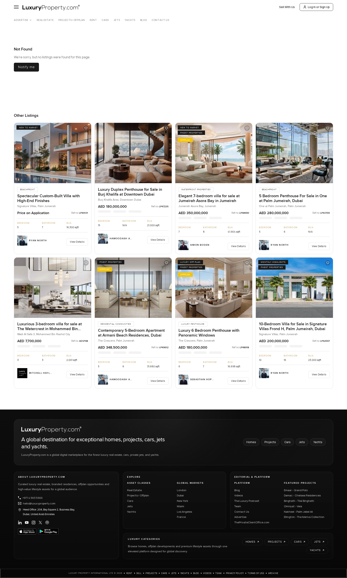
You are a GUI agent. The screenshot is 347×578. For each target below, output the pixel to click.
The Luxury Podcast (246, 501)
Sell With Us (287, 7)
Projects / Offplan (138, 495)
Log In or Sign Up (319, 7)
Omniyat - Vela (293, 506)
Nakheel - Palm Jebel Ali (298, 511)
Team (237, 506)
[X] (40, 522)
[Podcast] (47, 522)
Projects (270, 442)
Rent (93, 20)
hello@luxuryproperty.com (39, 503)
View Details (77, 241)
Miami (180, 506)
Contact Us (160, 20)
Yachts (130, 20)
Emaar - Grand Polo (296, 490)
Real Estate (45, 20)
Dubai (180, 495)
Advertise (21, 20)
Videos (238, 495)
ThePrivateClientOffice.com (251, 522)
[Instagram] (33, 522)
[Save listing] (86, 128)
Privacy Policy (235, 573)
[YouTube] (27, 522)
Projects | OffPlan (71, 20)
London (181, 490)
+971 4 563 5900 (32, 497)
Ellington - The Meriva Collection (304, 517)
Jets (117, 20)
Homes (251, 442)
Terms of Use (256, 573)
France (181, 517)
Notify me (26, 67)
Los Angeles (184, 511)
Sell (139, 573)
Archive (273, 573)
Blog (143, 20)
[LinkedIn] (20, 522)
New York (182, 501)
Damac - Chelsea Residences (302, 495)
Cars (105, 20)
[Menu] (16, 7)
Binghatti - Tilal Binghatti (299, 501)
